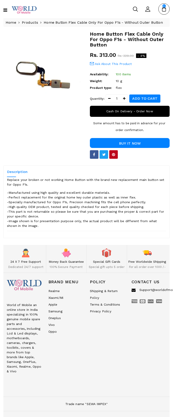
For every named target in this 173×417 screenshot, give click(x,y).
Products (30, 22)
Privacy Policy (100, 311)
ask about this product (113, 64)
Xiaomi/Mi (56, 298)
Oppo (52, 331)
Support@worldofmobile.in (152, 290)
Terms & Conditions (105, 304)
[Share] (94, 154)
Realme (54, 291)
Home (11, 22)
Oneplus (54, 318)
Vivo (51, 325)
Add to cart (144, 98)
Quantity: (97, 98)
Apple (52, 304)
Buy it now (130, 143)
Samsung (55, 311)
